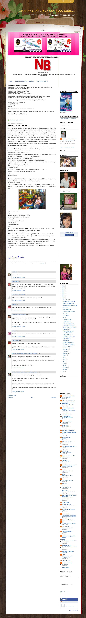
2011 (63, 294)
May (64, 361)
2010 (63, 296)
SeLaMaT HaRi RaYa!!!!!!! (67, 417)
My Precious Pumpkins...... (68, 519)
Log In (70, 1)
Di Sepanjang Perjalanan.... (68, 441)
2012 (63, 292)
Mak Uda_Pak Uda (66, 504)
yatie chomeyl (15, 281)
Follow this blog (69, 235)
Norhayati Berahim (66, 601)
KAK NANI (64, 486)
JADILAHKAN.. (66, 315)
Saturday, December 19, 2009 (18, 277)
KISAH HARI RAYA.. (67, 346)
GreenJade (64, 460)
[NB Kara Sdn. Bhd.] (63, 607)
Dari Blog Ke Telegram (66, 426)
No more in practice (66, 397)
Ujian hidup (64, 532)
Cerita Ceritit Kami (66, 437)
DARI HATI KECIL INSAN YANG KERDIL (47, 10)
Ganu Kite (64, 443)
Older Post (53, 397)
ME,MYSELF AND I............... (68, 509)
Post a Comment (12, 395)
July (64, 357)
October (65, 351)
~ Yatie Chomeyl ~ (66, 560)
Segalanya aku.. (66, 526)
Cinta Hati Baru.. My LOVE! (67, 480)
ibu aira (14, 304)
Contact (65, 1)
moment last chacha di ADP (67, 404)
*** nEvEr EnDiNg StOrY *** (68, 396)
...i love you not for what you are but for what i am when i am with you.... (68, 402)
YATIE (63, 554)
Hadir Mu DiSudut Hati (66, 487)
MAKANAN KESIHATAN (68, 323)
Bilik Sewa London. (66, 457)
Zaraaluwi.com (65, 567)
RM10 (64, 317)
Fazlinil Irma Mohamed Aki (68, 455)
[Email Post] (45, 263)
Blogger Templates (39, 616)
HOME (10, 81)
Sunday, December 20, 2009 (18, 349)
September (65, 353)
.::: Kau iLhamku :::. (66, 414)
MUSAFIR (65, 313)
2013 (63, 290)
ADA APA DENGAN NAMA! (69, 311)
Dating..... (64, 510)
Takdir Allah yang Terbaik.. (67, 466)
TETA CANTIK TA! (67, 338)
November (65, 349)
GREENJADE (15, 340)
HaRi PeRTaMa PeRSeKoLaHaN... (69, 410)
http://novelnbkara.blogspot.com (68, 118)
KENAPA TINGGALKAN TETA (69, 327)
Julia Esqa (64, 483)
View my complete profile (67, 147)
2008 (63, 371)
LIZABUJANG (65, 502)
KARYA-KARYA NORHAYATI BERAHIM (24, 81)
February (65, 367)
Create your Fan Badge (73, 610)
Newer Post (10, 397)
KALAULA (65, 307)
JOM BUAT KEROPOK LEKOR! (70, 305)
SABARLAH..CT (66, 329)
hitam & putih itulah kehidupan (69, 465)
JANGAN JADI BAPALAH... (69, 344)
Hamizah (14, 271)
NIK (63, 522)
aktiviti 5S (64, 447)
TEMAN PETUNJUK (67, 545)
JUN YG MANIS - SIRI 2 (67, 475)
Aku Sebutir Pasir (66, 416)
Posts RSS (60, 1)
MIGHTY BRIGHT (67, 309)
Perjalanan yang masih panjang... (69, 523)
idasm (13, 330)
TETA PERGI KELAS (67, 334)
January (65, 369)
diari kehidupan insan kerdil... (69, 446)
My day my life (65, 514)
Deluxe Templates (53, 616)
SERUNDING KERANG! (68, 303)
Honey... (64, 469)
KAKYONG (64, 490)
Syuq (63, 539)
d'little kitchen (65, 451)
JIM (63, 479)
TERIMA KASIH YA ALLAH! (69, 336)
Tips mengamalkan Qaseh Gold (68, 491)
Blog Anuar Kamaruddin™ (18, 294)
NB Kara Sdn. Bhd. (70, 606)
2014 (63, 288)
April (64, 363)
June (64, 359)
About (55, 1)
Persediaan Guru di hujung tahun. (69, 505)
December (65, 299)
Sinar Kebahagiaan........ (67, 531)
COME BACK (65, 564)
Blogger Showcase (73, 616)
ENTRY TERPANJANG (68, 342)
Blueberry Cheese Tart (66, 452)
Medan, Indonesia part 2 (67, 527)
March (64, 365)
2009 (63, 298)
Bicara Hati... (65, 425)
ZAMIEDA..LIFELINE (67, 563)
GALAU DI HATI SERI (42, 81)
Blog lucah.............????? (67, 471)
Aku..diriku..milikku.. (67, 421)
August (64, 355)
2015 (63, 286)
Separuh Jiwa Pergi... (66, 461)
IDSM (63, 474)
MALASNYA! (66, 340)
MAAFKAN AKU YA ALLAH (69, 301)
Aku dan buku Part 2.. (66, 422)
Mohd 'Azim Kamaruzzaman (19, 314)
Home (51, 1)
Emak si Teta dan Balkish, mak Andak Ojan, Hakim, (25, 353)
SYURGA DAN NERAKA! (18, 126)
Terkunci (64, 438)
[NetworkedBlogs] (69, 232)
